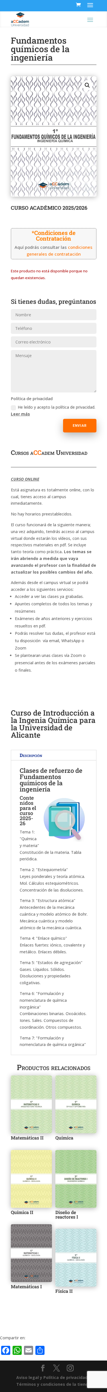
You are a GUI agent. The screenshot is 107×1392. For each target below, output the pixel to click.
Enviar (80, 426)
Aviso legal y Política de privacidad (52, 1377)
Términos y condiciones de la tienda (53, 1384)
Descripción (31, 755)
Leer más (20, 414)
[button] (87, 85)
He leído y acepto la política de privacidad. (53, 410)
